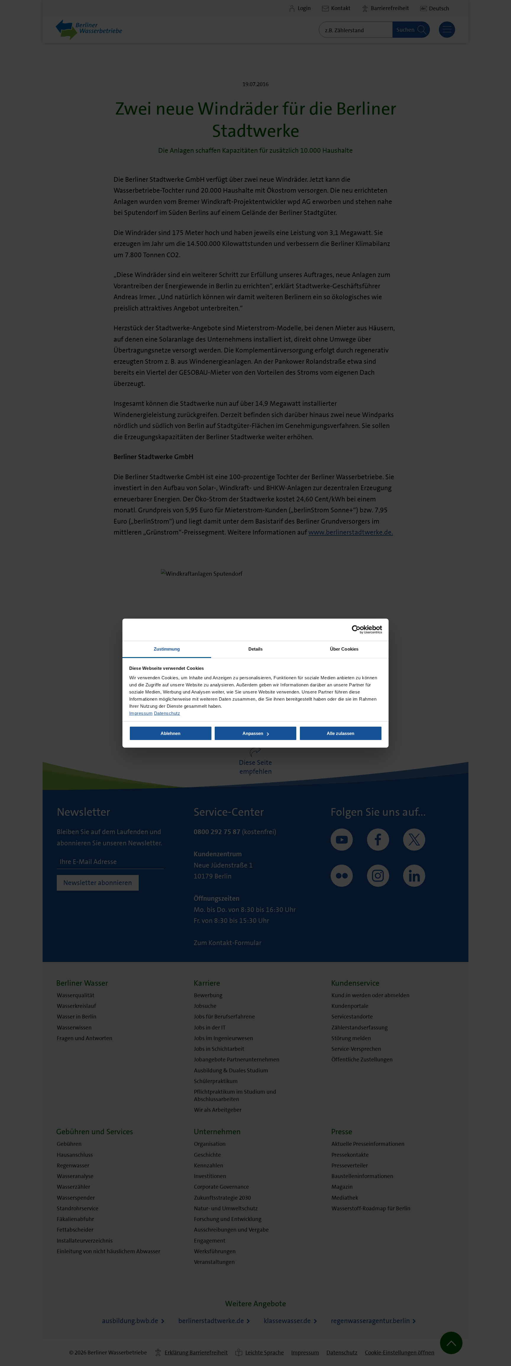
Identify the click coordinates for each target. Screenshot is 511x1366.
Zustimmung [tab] (167, 648)
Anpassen (252, 733)
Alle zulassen (340, 733)
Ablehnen (170, 733)
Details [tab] (255, 648)
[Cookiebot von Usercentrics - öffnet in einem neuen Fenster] (356, 629)
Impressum (141, 712)
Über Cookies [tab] (344, 648)
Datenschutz (167, 712)
